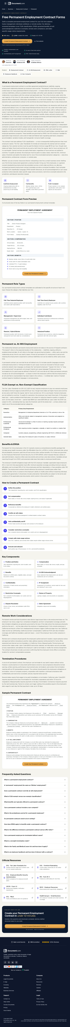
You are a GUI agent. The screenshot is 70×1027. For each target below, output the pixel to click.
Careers (38, 987)
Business (10, 9)
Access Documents (9, 1004)
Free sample (39, 41)
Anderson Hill (21, 62)
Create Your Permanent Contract (34, 273)
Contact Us (7, 999)
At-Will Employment (34, 70)
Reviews (38, 985)
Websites (6, 987)
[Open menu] (5, 3)
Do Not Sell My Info (41, 1004)
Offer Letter (49, 70)
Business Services (9, 990)
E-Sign (5, 982)
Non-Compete (26, 74)
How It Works (7, 1010)
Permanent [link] (34, 9)
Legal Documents (8, 979)
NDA (58, 70)
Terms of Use (40, 999)
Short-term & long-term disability (18, 269)
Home (3, 9)
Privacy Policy (40, 1002)
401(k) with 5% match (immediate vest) (19, 261)
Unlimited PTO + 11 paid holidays (18, 264)
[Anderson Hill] (14, 61)
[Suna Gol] (3, 61)
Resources (39, 982)
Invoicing (6, 985)
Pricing (5, 1007)
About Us (38, 979)
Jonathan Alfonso (36, 62)
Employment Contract (22, 9)
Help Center (7, 1002)
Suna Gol (8, 62)
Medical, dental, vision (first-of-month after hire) (22, 259)
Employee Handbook (11, 74)
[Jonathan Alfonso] (28, 61)
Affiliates (38, 990)
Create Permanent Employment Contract (16, 41)
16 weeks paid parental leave (17, 266)
